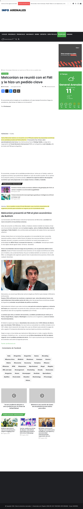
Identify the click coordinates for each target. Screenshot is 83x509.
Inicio (3, 70)
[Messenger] (10, 91)
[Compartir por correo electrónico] (14, 91)
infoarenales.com (37, 506)
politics (7, 377)
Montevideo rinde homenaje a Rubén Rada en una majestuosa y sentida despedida (52, 3)
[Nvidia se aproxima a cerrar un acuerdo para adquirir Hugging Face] (9, 422)
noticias (37, 373)
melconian (50, 370)
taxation (26, 377)
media (40, 370)
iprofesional (33, 366)
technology (37, 377)
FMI (14, 366)
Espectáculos (52, 34)
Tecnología (61, 34)
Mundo (37, 34)
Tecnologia (48, 377)
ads (9, 356)
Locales (4, 34)
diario (9, 363)
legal (43, 366)
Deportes (43, 34)
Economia (18, 363)
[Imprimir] (18, 91)
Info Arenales (5, 86)
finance (47, 363)
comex (48, 359)
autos (37, 356)
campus (39, 359)
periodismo (47, 373)
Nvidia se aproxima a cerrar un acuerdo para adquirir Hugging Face (8, 430)
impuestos (22, 366)
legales (51, 366)
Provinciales (21, 34)
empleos (38, 363)
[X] (7, 91)
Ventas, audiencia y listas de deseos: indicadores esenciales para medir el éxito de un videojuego (27, 431)
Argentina (18, 356)
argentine (28, 356)
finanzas (6, 366)
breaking (45, 356)
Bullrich (21, 359)
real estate (16, 377)
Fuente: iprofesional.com (8, 343)
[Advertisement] (56, 18)
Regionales (12, 34)
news (17, 373)
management (20, 370)
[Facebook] (3, 91)
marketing (31, 370)
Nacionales (30, 34)
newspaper (26, 373)
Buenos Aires (10, 359)
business (30, 359)
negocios (9, 373)
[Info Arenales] (13, 10)
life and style (7, 370)
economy (28, 363)
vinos (28, 380)
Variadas (69, 34)
